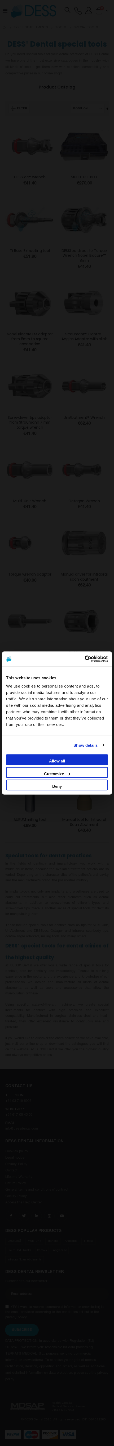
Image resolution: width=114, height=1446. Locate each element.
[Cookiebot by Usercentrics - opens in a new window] (85, 659)
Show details (85, 745)
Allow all (57, 761)
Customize (54, 773)
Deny (57, 786)
